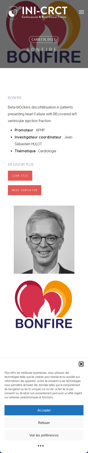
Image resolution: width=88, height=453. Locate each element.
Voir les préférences (44, 435)
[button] (81, 364)
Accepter (44, 410)
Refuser (44, 423)
